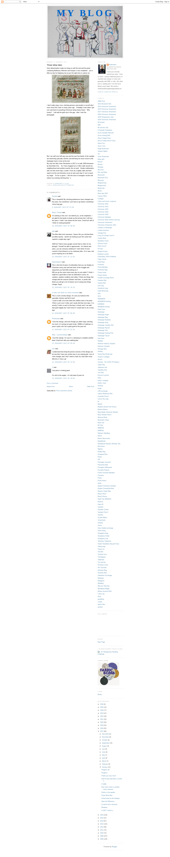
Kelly (99, 378)
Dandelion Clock (103, 241)
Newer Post (51, 386)
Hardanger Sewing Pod (105, 333)
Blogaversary (102, 183)
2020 (102, 722)
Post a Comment (52, 383)
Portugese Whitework (105, 467)
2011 (102, 830)
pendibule (101, 599)
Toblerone (101, 560)
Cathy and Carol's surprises (107, 201)
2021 (102, 719)
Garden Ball (102, 283)
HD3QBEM (101, 299)
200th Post (101, 101)
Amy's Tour (101, 146)
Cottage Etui (102, 233)
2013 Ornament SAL (104, 104)
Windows (104, 807)
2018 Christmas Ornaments (107, 114)
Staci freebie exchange (105, 528)
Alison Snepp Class (104, 138)
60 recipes (101, 122)
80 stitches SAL (103, 127)
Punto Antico (102, 480)
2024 (102, 710)
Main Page (101, 642)
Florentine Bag (102, 270)
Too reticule (101, 562)
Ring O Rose (102, 494)
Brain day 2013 (103, 193)
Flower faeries (102, 275)
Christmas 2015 (103, 209)
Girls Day (101, 286)
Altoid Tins (101, 143)
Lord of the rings (103, 399)
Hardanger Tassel (103, 336)
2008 (102, 839)
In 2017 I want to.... (107, 810)
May (103, 755)
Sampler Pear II (103, 512)
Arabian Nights (103, 151)
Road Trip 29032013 (104, 499)
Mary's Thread (57, 212)
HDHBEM (101, 304)
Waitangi (101, 578)
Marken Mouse (103, 409)
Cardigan (101, 199)
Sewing (100, 523)
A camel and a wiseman (109, 804)
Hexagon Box (102, 349)
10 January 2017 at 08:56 (63, 226)
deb (53, 231)
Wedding (101, 583)
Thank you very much (108, 776)
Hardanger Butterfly (104, 320)
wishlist (100, 607)
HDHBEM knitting (104, 307)
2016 (102, 815)
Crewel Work (102, 238)
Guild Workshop (103, 291)
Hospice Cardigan (104, 357)
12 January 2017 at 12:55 (63, 362)
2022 (102, 716)
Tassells (100, 552)
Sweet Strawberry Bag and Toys (108, 544)
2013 (102, 824)
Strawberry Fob (103, 538)
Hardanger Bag (103, 317)
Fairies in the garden (108, 792)
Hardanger (101, 312)
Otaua (100, 457)
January (105, 767)
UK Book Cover (103, 565)
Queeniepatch (56, 262)
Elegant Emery (103, 251)
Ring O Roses (102, 496)
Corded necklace (103, 230)
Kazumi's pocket (103, 375)
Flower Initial (102, 272)
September (106, 743)
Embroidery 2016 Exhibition (107, 256)
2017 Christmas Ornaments (107, 112)
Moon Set (101, 423)
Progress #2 (105, 770)
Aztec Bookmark (103, 156)
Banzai (100, 162)
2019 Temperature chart (106, 117)
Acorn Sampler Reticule (106, 133)
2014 (102, 821)
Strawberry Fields (103, 536)
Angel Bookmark (103, 149)
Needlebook (102, 441)
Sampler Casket (103, 509)
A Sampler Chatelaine (105, 130)
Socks (100, 525)
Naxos (100, 436)
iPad (99, 596)
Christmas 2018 (103, 214)
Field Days (101, 262)
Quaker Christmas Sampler (107, 486)
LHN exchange (103, 391)
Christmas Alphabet (104, 217)
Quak (99, 483)
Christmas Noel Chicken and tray (109, 220)
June (104, 752)
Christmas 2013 (103, 206)
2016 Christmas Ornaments (107, 109)
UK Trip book (102, 567)
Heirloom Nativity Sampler (63, 185)
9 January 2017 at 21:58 (63, 207)
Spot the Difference (107, 801)
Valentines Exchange (105, 575)
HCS (99, 296)
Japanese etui (102, 367)
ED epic (100, 249)
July (103, 749)
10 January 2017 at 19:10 (63, 287)
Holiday (100, 351)
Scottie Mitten (102, 517)
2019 (102, 725)
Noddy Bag (101, 451)
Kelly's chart (102, 383)
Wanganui (101, 581)
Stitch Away (102, 530)
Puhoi (100, 478)
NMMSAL (101, 428)
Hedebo (100, 341)
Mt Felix (100, 425)
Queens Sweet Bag (104, 491)
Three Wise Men (106, 795)
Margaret (113, 64)
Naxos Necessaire (104, 438)
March (104, 761)
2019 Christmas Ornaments (107, 119)
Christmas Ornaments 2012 (107, 225)
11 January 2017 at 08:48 (63, 313)
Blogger (114, 847)
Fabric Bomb (102, 259)
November (105, 737)
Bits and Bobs (102, 172)
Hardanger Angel (103, 314)
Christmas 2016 (103, 212)
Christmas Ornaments (105, 222)
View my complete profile (108, 92)
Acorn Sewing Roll (104, 135)
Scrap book (101, 520)
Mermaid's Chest (103, 420)
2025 (102, 707)
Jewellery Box (102, 370)
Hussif (100, 359)
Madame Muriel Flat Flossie (107, 407)
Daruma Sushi (102, 243)
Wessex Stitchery (104, 586)
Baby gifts (101, 159)
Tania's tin (101, 549)
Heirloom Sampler (104, 346)
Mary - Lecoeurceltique (59, 335)
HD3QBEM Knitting (104, 301)
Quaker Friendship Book (106, 488)
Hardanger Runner (104, 328)
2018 (102, 728)
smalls (100, 602)
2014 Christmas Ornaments (107, 106)
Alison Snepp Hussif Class (107, 141)
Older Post (90, 386)
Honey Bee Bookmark (105, 354)
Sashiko (100, 515)
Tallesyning (101, 546)
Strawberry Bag (103, 533)
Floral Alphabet (103, 267)
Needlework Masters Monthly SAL (109, 444)
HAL (99, 293)
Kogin (100, 388)
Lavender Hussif (103, 396)
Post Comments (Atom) (64, 391)
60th (99, 125)
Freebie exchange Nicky (106, 278)
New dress (101, 446)
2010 (102, 833)
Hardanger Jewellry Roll (105, 325)
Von (53, 349)
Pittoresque (56, 318)
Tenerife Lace (102, 554)
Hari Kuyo (101, 338)
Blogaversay (102, 185)
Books (100, 191)
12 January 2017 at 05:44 (63, 343)
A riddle (103, 784)
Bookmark (101, 188)
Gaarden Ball (102, 280)
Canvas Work (102, 196)
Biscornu (101, 170)
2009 (102, 836)
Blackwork (101, 175)
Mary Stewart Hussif (104, 415)
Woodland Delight (103, 588)
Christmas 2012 (103, 204)
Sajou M (100, 504)
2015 (102, 818)
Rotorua (100, 502)
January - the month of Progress (108, 362)
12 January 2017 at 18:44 (63, 378)
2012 (102, 827)
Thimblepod (101, 557)
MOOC (100, 404)
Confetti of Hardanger (105, 227)
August (104, 746)
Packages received (104, 462)
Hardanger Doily (103, 322)
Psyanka (101, 475)
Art (99, 154)
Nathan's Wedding (104, 433)
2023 (102, 713)
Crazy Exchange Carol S (106, 235)
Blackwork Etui (103, 177)
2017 (102, 731)
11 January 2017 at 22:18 (63, 329)
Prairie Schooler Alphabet (106, 473)
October (105, 740)
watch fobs (101, 604)
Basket (100, 164)
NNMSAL (101, 430)
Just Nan (101, 372)
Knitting (100, 386)
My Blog (85, 13)
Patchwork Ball (103, 465)
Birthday (100, 167)
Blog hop (101, 180)
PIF (99, 459)
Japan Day (101, 364)
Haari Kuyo (101, 309)
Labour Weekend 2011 (105, 393)
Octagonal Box (103, 454)
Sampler (100, 507)
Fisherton (101, 264)
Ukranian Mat (102, 573)
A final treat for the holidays (110, 798)
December (105, 734)
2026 (102, 704)
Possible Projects (104, 470)
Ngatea (100, 449)
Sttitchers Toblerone (104, 541)
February (105, 764)
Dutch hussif (102, 246)
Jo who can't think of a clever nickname (65, 292)
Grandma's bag (103, 288)
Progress (104, 773)
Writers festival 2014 (104, 591)
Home (71, 386)
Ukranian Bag (102, 570)
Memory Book (102, 417)
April (103, 758)
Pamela (54, 196)
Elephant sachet (103, 254)
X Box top (101, 594)
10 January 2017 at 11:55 (63, 257)
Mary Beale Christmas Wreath (108, 412)
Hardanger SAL (103, 330)
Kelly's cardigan (103, 380)
